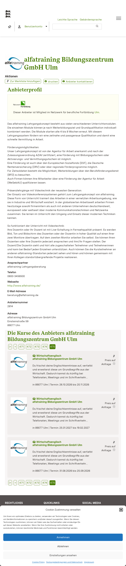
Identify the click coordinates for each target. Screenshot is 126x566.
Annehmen (63, 537)
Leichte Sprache (67, 19)
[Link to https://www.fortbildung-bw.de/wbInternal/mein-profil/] (19, 26)
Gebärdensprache (91, 19)
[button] (121, 509)
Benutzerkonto (33, 26)
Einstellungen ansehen (63, 555)
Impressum (89, 562)
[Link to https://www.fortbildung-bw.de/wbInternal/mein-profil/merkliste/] (9, 26)
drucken (53, 81)
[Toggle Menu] (119, 18)
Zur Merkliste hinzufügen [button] (25, 81)
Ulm (96, 112)
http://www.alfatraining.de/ (24, 285)
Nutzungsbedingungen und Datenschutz (64, 562)
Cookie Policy (38, 562)
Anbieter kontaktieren (79, 81)
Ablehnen (63, 546)
